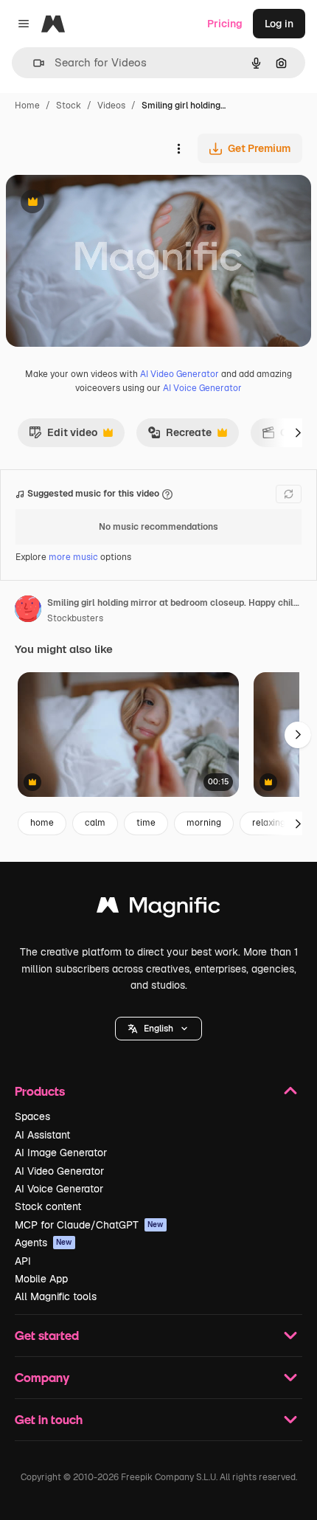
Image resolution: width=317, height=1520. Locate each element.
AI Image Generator (61, 1152)
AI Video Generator (179, 374)
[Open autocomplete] (33, 63)
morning (204, 823)
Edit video (63, 436)
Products (40, 1091)
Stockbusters (75, 618)
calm (95, 823)
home (42, 823)
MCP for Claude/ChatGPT (89, 1224)
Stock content (48, 1206)
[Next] (298, 432)
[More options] (178, 148)
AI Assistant (42, 1134)
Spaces (32, 1116)
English (158, 1028)
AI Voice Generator (202, 388)
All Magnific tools (56, 1296)
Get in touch (49, 1419)
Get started (47, 1335)
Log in (279, 23)
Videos (111, 105)
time (146, 823)
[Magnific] (158, 908)
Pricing (225, 23)
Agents (43, 1242)
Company (42, 1377)
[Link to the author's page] (28, 610)
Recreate (179, 436)
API (23, 1261)
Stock (68, 105)
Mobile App (41, 1278)
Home (27, 105)
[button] (158, 1028)
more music (73, 557)
